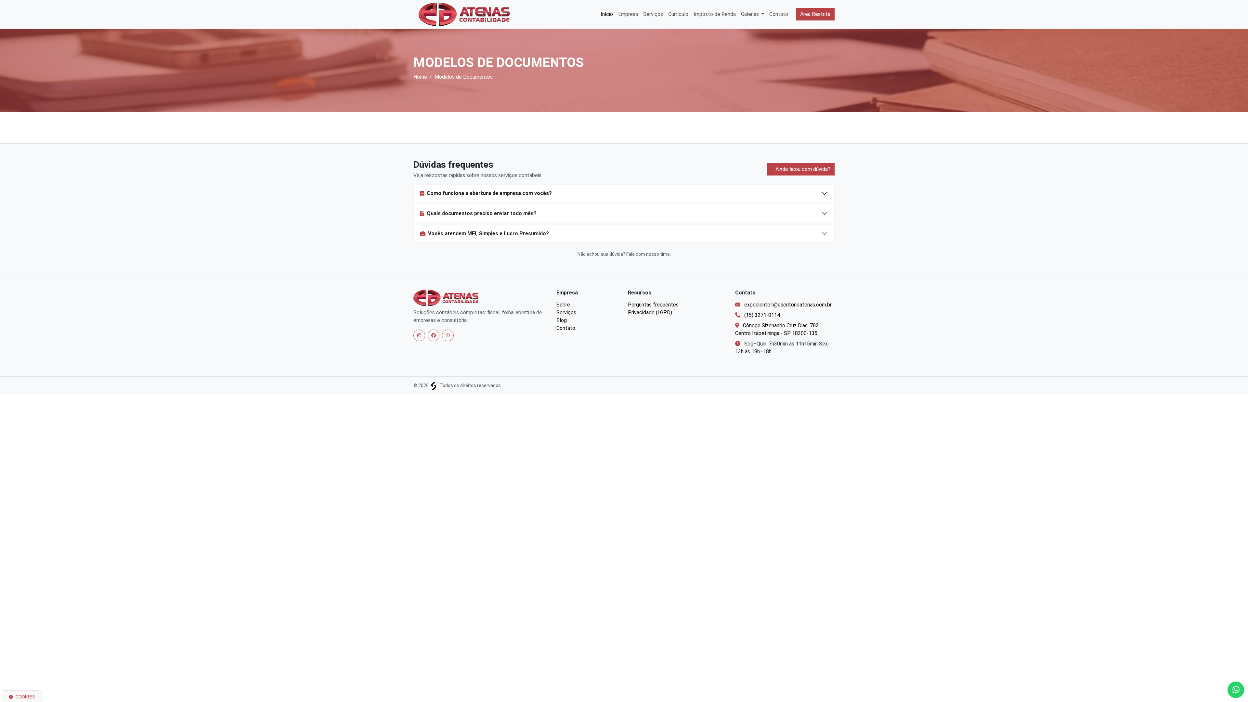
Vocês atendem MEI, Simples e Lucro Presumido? (488, 233)
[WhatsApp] (448, 335)
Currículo (678, 14)
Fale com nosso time (648, 254)
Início (607, 14)
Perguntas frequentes (653, 305)
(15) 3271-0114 (762, 315)
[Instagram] (419, 335)
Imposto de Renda (715, 14)
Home (420, 77)
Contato (778, 14)
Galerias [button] (750, 14)
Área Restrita (815, 14)
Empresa (628, 14)
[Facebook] (433, 335)
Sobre (563, 305)
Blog (561, 320)
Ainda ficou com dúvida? (802, 169)
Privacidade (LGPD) (650, 312)
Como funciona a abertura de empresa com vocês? (489, 193)
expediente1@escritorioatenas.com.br (788, 305)
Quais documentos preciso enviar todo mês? (482, 213)
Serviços (653, 14)
